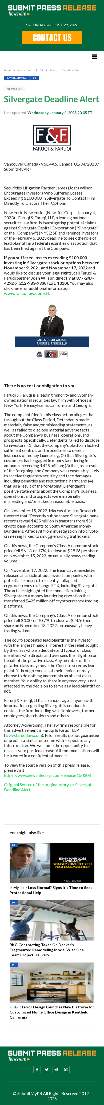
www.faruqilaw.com (23, 735)
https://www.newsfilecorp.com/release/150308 (47, 775)
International (25, 70)
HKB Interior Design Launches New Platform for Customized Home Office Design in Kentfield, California (52, 1012)
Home (7, 70)
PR (42, 70)
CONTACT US (52, 37)
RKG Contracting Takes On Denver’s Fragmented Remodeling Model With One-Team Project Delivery (47, 949)
